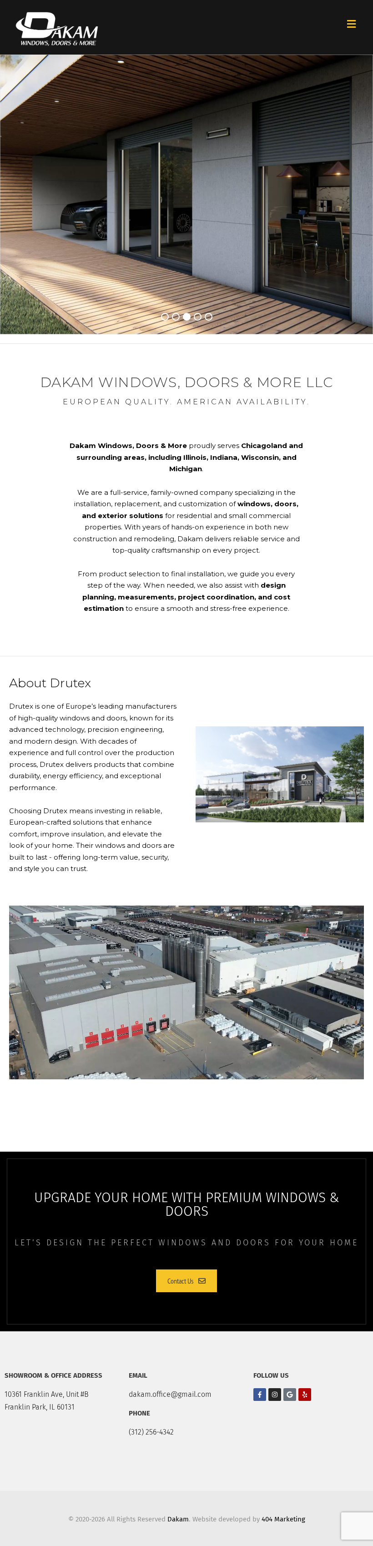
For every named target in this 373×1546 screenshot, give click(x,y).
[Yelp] (304, 1394)
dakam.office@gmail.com (170, 1394)
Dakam (178, 1519)
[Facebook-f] (259, 1394)
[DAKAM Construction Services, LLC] (56, 27)
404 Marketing (283, 1519)
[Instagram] (274, 1394)
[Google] (289, 1394)
